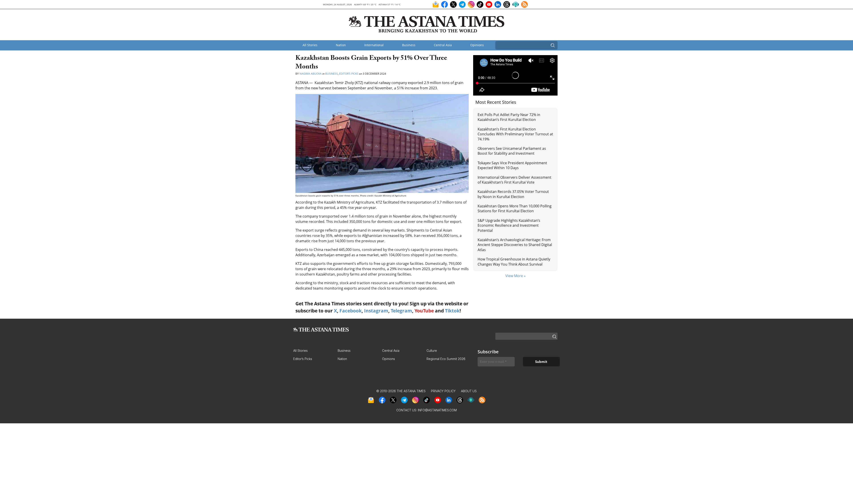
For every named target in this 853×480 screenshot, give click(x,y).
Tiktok (452, 311)
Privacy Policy (443, 391)
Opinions (477, 45)
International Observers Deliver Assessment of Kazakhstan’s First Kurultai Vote (514, 180)
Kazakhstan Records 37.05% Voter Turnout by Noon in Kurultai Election (513, 194)
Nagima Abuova (310, 74)
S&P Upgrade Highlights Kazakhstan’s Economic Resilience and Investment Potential (509, 225)
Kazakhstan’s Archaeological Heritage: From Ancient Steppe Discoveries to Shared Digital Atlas (515, 244)
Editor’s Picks (348, 74)
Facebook (350, 311)
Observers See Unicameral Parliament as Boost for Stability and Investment (512, 151)
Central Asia (443, 45)
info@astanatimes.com (437, 410)
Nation (341, 45)
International (374, 45)
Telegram (401, 311)
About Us (469, 391)
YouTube (424, 311)
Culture (431, 350)
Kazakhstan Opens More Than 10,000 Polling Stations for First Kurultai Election (515, 208)
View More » (515, 275)
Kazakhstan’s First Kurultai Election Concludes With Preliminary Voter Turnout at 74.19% (515, 134)
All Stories (310, 45)
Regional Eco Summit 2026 (445, 359)
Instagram (376, 311)
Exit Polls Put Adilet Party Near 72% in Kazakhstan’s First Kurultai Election (509, 117)
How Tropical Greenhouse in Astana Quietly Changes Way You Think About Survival (514, 261)
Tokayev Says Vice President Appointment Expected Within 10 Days (512, 165)
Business (408, 45)
